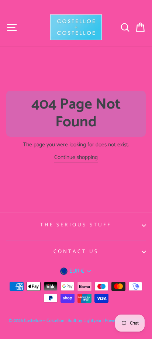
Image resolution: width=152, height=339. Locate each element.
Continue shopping (76, 157)
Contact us (76, 251)
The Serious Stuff (75, 225)
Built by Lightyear (84, 321)
